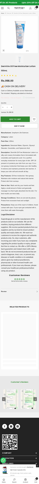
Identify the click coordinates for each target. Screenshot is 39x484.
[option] (19, 34)
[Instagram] (11, 426)
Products (9, 13)
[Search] (8, 8)
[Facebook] (4, 426)
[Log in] (30, 8)
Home (2, 13)
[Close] (37, 465)
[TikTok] (17, 426)
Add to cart (16, 119)
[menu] (2, 8)
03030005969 (30, 98)
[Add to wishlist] (34, 119)
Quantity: (3, 103)
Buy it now (19, 126)
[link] (19, 361)
